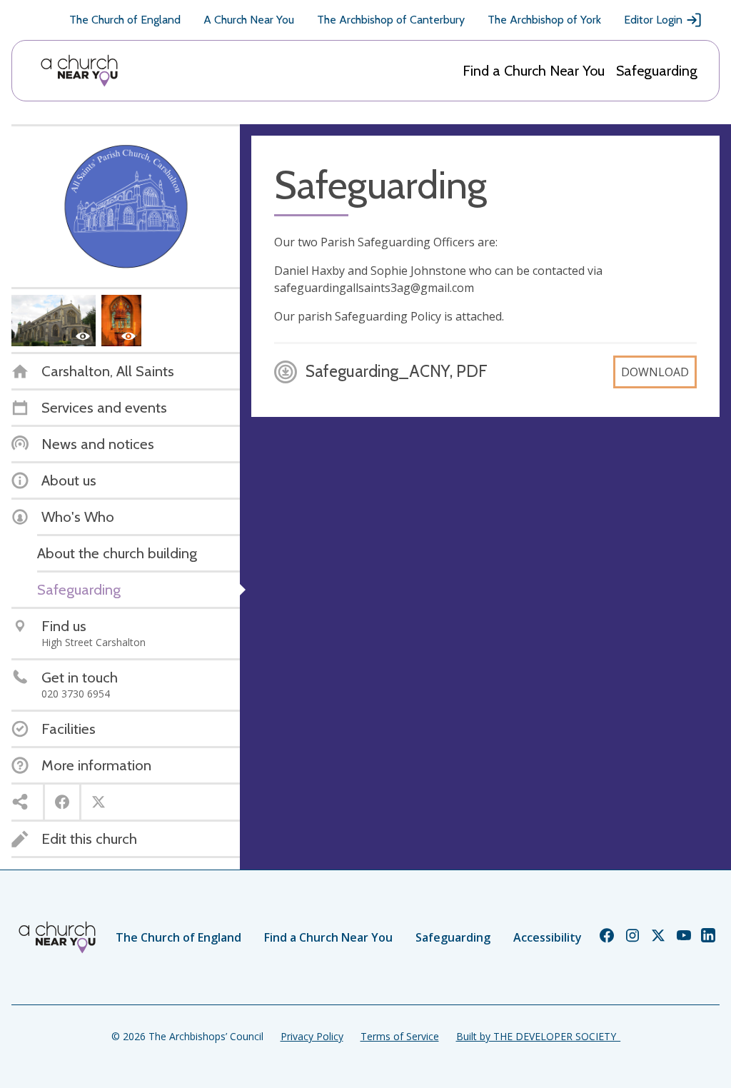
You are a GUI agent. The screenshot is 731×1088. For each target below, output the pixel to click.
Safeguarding (656, 70)
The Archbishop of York (544, 19)
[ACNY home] (79, 71)
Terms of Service (400, 1036)
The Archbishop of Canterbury (391, 19)
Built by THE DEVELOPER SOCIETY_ (538, 1036)
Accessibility (547, 937)
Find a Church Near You (534, 70)
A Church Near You (248, 19)
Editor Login (653, 19)
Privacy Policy (312, 1036)
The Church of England (125, 19)
